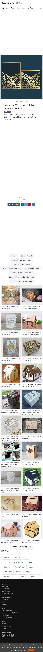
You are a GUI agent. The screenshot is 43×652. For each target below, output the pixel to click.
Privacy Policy (6, 626)
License (4, 624)
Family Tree (19, 567)
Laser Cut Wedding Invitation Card (21, 277)
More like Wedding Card (21, 547)
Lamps (27, 571)
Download (15, 205)
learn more (23, 650)
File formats (21, 8)
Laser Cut (5, 8)
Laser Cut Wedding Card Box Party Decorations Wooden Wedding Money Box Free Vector (32, 412)
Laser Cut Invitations (32, 268)
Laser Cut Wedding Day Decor (21, 273)
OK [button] (31, 650)
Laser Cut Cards (26, 256)
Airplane (7, 558)
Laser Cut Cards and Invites (21, 260)
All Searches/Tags (7, 593)
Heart (30, 567)
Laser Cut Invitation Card (12, 268)
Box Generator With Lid (10, 613)
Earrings (7, 567)
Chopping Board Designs (13, 562)
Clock (30, 562)
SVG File (7, 112)
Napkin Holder (9, 576)
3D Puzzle (31, 8)
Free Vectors (6, 591)
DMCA (4, 628)
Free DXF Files (6, 589)
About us (5, 600)
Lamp (18, 571)
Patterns (21, 197)
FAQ (3, 602)
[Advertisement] (21, 32)
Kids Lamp (8, 571)
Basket (17, 558)
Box (25, 558)
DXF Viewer (5, 615)
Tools (12, 8)
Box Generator (7, 611)
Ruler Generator (7, 617)
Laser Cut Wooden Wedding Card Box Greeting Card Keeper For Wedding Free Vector (10, 464)
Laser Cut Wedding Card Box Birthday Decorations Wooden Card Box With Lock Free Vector (10, 438)
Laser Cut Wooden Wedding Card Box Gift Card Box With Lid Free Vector (10, 490)
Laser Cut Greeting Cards (21, 264)
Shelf (33, 576)
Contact (4, 604)
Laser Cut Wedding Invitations (21, 281)
